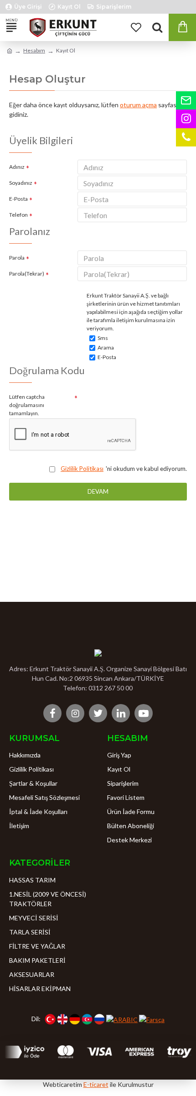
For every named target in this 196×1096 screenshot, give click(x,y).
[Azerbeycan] (87, 1019)
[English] (62, 1019)
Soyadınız (20, 182)
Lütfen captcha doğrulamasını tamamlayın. (27, 405)
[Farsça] (152, 1019)
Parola (17, 257)
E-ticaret (95, 1084)
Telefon (18, 214)
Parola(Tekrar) (26, 273)
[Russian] (99, 1019)
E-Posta (18, 198)
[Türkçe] (50, 1019)
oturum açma (138, 105)
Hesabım (34, 50)
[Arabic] (122, 1019)
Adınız (17, 166)
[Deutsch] (74, 1019)
